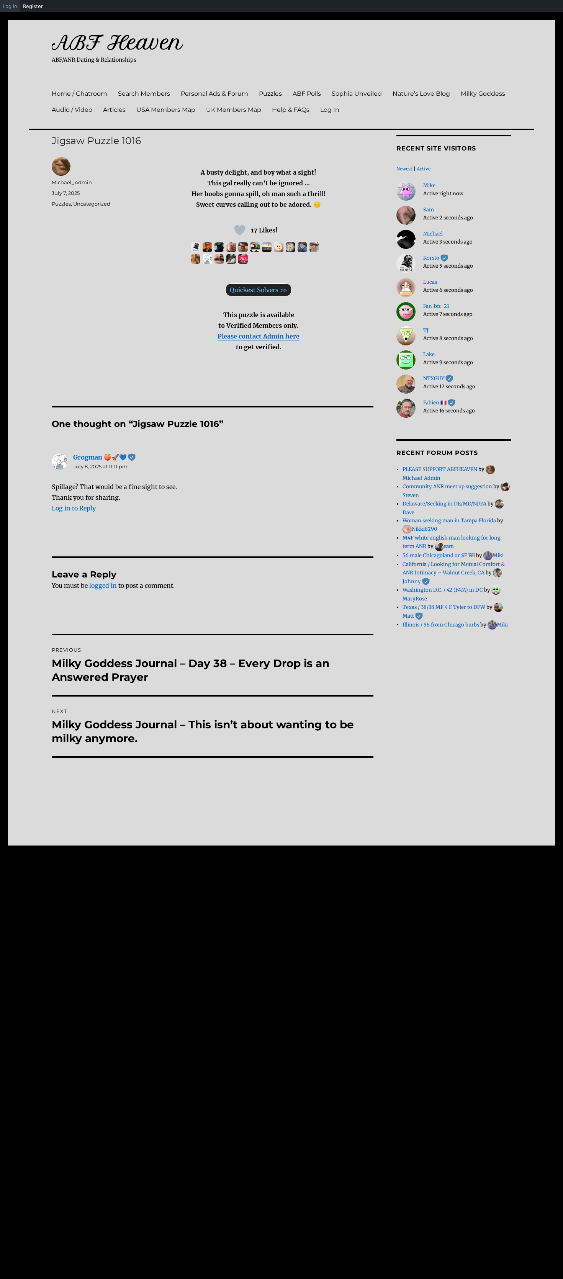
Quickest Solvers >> (258, 290)
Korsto (435, 258)
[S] (278, 247)
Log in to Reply (74, 508)
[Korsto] (195, 247)
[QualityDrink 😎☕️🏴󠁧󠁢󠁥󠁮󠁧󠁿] (314, 247)
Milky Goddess (483, 93)
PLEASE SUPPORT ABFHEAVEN (440, 469)
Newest (404, 169)
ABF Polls (307, 93)
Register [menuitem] (33, 6)
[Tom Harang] (243, 247)
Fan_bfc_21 (436, 306)
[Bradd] (219, 259)
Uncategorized (91, 204)
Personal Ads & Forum (214, 93)
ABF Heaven (117, 42)
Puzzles (270, 93)
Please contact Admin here (259, 336)
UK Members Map (233, 109)
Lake (429, 354)
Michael (433, 234)
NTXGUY (438, 378)
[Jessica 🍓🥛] (243, 259)
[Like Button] (239, 230)
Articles (114, 109)
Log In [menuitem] (10, 6)
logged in (103, 585)
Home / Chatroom (79, 93)
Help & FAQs (290, 109)
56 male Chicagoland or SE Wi (439, 555)
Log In (329, 109)
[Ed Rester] (290, 247)
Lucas (430, 282)
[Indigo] (219, 247)
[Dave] (267, 247)
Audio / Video (72, 109)
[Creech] (231, 259)
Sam (428, 209)
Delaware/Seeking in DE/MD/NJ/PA (444, 503)
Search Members (144, 93)
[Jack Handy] (255, 247)
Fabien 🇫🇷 (439, 402)
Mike (429, 185)
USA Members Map (165, 109)
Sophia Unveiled (357, 93)
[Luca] (207, 247)
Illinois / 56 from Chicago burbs (441, 624)
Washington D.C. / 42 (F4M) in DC (443, 590)
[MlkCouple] (231, 247)
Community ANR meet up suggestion (447, 486)
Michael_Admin (72, 182)
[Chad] (195, 259)
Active (423, 169)
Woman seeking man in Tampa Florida (449, 520)
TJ (426, 330)
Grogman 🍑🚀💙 (104, 457)
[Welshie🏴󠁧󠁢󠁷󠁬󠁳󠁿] (302, 247)
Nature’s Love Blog (421, 93)
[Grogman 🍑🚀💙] (207, 259)
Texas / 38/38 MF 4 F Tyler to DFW (444, 607)
